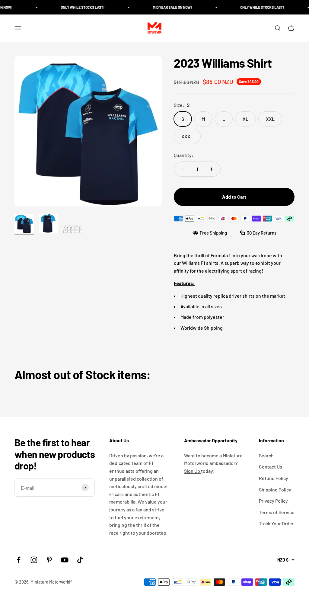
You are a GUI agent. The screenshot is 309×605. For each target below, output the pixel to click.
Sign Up (192, 471)
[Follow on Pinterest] (49, 560)
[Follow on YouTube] (65, 560)
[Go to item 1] (24, 224)
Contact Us (270, 466)
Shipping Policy (275, 489)
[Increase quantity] (211, 169)
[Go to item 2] (48, 224)
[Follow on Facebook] (18, 560)
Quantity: (183, 155)
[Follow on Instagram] (34, 560)
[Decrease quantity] (183, 169)
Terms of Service (277, 512)
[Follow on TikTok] (80, 560)
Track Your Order (276, 523)
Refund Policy (273, 478)
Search (266, 455)
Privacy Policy (273, 501)
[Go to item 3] (72, 230)
